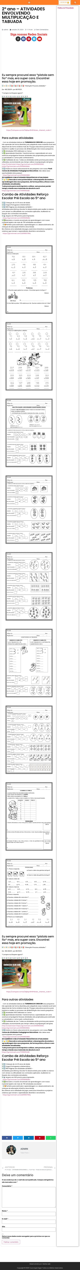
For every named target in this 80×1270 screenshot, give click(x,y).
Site (3, 1226)
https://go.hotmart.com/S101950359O (16, 166)
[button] (29, 2)
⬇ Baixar (5, 86)
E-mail (5, 1219)
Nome (5, 1211)
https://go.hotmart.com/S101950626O (16, 218)
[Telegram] (34, 38)
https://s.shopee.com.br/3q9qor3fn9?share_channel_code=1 (28, 130)
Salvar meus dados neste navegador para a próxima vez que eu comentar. (26, 1237)
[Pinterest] (28, 38)
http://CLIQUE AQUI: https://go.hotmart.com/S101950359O (23, 164)
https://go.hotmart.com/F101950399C (16, 175)
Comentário (7, 1186)
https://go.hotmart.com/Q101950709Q (17, 233)
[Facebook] (23, 38)
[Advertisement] (29, 57)
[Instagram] (18, 38)
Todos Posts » (24, 1153)
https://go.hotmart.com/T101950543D (16, 191)
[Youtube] (39, 38)
